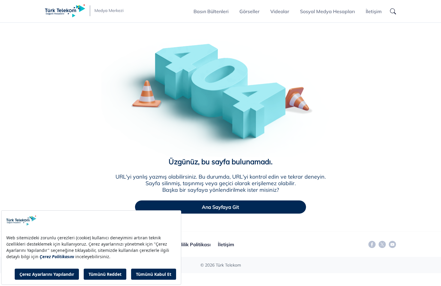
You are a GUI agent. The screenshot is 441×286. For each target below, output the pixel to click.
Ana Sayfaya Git (220, 207)
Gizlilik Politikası (192, 244)
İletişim (374, 11)
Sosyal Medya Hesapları (327, 11)
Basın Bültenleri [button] (211, 11)
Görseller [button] (249, 11)
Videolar (279, 11)
